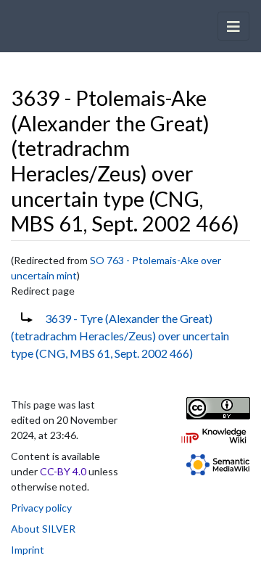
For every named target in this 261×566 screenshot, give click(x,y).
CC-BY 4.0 (63, 471)
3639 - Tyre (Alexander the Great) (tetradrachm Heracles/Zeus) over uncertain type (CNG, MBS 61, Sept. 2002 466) (120, 335)
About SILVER (43, 528)
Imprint (27, 550)
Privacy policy (41, 507)
